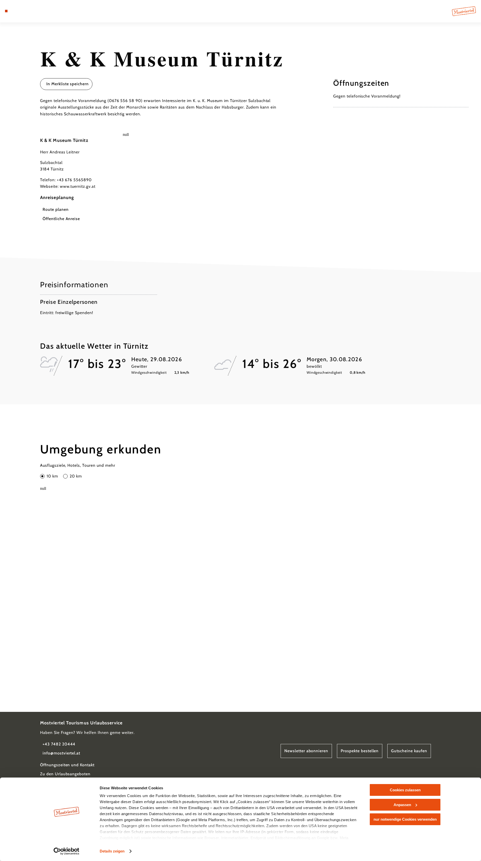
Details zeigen (112, 851)
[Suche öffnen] (35, 11)
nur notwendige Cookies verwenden (405, 819)
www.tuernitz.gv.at (77, 186)
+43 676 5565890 (74, 179)
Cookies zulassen (405, 790)
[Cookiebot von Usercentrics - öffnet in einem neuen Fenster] (66, 851)
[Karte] (20, 11)
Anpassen (402, 805)
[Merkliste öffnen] (27, 11)
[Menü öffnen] (6, 11)
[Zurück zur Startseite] (464, 11)
